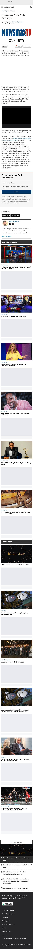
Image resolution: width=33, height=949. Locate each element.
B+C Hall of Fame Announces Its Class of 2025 (17, 866)
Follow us (20, 46)
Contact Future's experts (8, 914)
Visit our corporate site (14, 898)
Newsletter (28, 46)
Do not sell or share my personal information (14, 938)
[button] (2, 7)
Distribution (12, 11)
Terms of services (21, 196)
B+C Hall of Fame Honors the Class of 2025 (16, 859)
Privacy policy (5, 917)
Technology (4, 11)
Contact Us (5, 935)
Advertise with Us (6, 931)
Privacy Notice (22, 198)
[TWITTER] (10, 224)
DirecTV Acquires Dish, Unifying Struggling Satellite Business (14, 873)
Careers (4, 928)
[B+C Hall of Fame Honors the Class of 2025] (16, 853)
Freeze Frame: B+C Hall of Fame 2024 (16, 888)
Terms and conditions (8, 910)
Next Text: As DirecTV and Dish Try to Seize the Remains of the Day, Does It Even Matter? (16, 881)
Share (5, 46)
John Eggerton (7, 22)
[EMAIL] (13, 224)
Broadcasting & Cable (18, 22)
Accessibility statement (8, 924)
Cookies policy (5, 921)
